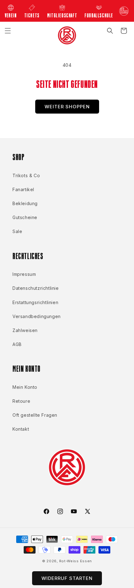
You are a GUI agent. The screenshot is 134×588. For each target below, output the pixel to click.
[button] (8, 31)
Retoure (21, 401)
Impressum (24, 274)
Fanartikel (23, 189)
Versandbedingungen (36, 316)
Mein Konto (24, 387)
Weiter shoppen (67, 107)
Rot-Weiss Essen (75, 561)
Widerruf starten (67, 578)
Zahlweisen (25, 330)
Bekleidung (25, 203)
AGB (17, 344)
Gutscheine (24, 217)
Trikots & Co (26, 175)
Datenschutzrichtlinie (35, 288)
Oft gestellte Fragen (34, 415)
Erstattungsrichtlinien (35, 302)
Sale (17, 231)
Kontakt (20, 429)
